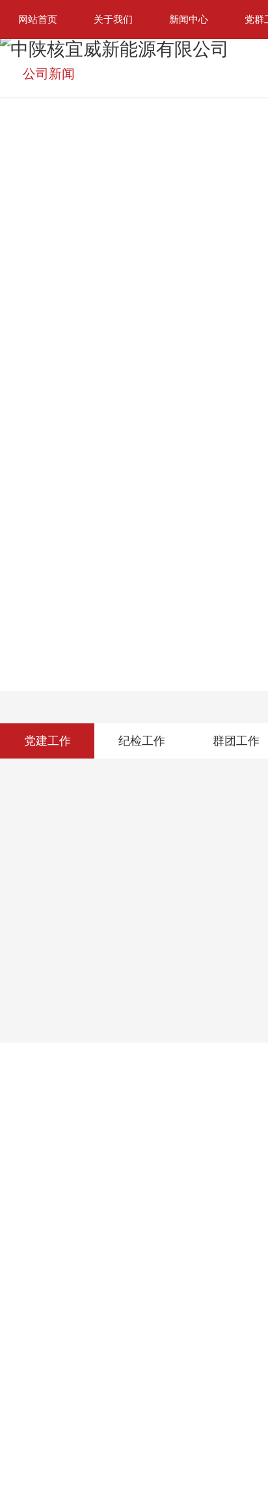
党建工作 (47, 754)
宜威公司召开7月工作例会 (69, 343)
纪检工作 (141, 754)
